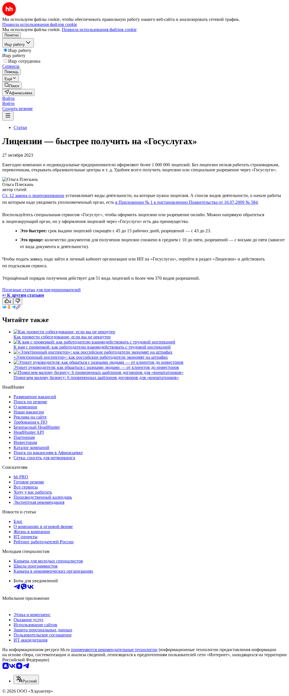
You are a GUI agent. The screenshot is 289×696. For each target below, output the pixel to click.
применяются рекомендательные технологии (114, 649)
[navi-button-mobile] (8, 116)
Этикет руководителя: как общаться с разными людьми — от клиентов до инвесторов (96, 367)
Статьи (20, 127)
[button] (8, 98)
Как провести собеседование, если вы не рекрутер (62, 336)
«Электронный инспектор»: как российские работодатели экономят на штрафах (91, 357)
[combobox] (26, 679)
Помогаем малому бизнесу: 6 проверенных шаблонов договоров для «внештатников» (96, 377)
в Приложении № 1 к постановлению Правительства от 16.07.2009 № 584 (186, 202)
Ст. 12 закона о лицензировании (33, 195)
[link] (11, 85)
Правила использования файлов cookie (99, 29)
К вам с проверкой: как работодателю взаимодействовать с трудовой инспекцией (92, 347)
